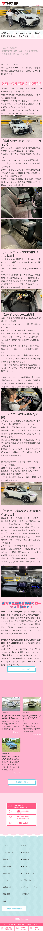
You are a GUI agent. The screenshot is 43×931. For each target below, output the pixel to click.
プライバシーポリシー (30, 887)
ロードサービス (28, 873)
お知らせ (6, 901)
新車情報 (6, 894)
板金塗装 (25, 852)
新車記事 (13, 48)
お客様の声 (7, 887)
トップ (5, 845)
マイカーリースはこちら (21, 669)
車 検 (24, 845)
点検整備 (25, 859)
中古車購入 (7, 866)
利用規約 (25, 894)
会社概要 (6, 873)
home (4, 48)
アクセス (6, 880)
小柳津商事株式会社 (14, 908)
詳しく (16, 732)
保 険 (24, 866)
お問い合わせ (27, 880)
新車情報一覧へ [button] (22, 782)
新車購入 (6, 859)
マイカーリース (9, 852)
